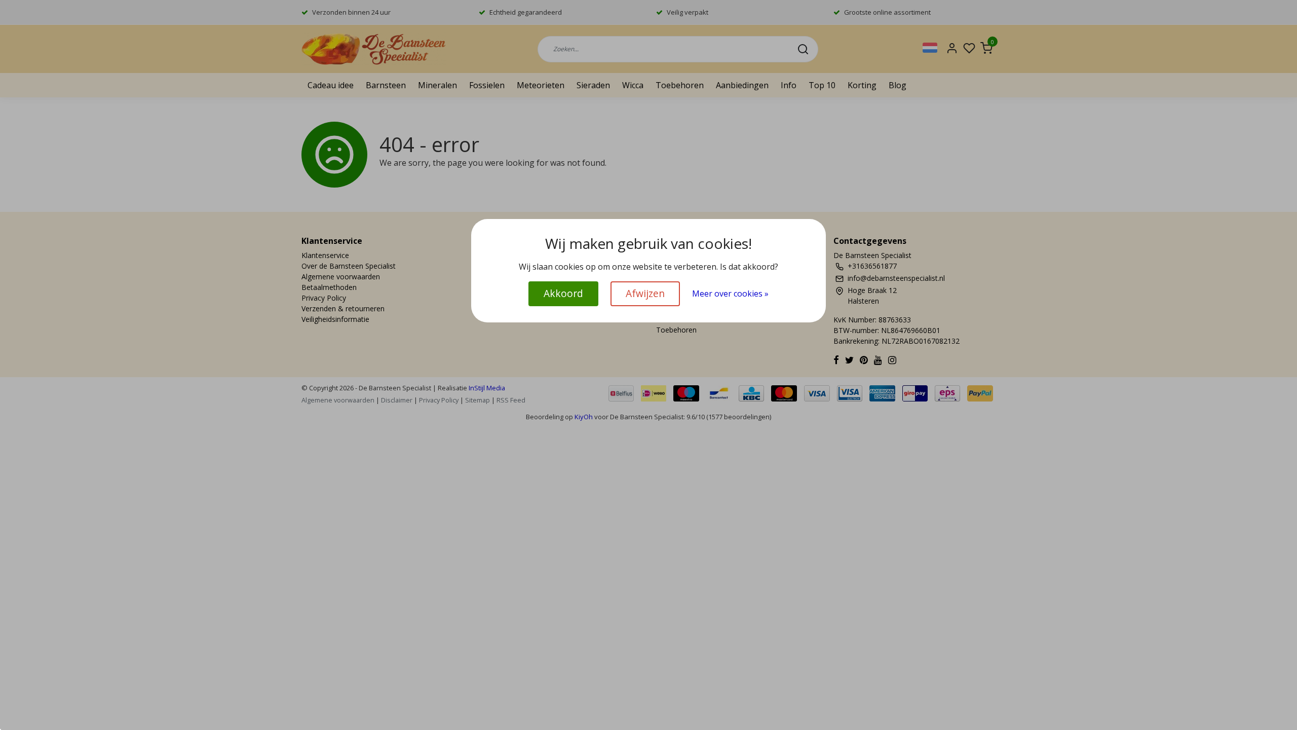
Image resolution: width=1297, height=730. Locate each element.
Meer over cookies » (730, 293)
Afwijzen (645, 293)
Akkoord (563, 293)
